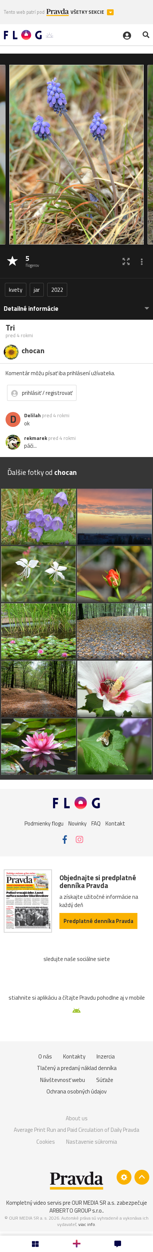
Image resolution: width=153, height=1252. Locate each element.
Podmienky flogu (44, 823)
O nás (45, 1056)
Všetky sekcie (88, 12)
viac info (86, 1224)
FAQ (96, 823)
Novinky (77, 823)
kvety (15, 289)
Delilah (32, 415)
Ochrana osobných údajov (76, 1091)
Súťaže (104, 1080)
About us (77, 1118)
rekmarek (35, 438)
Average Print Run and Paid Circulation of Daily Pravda (76, 1130)
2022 (57, 289)
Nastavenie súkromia (91, 1142)
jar (37, 289)
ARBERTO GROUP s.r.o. (76, 1210)
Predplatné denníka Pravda (98, 921)
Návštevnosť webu (62, 1080)
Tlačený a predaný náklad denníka (77, 1068)
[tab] (76, 305)
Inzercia (106, 1056)
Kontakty (74, 1056)
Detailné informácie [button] (31, 308)
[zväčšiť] (126, 261)
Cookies (45, 1142)
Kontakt (115, 823)
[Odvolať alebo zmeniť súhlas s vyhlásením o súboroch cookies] (124, 1177)
